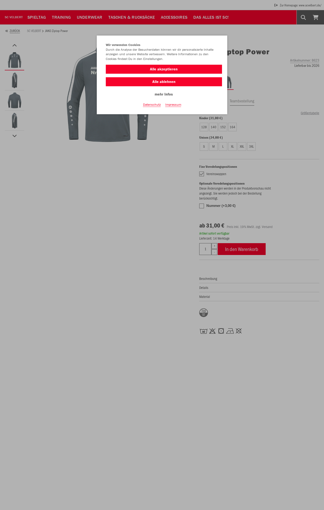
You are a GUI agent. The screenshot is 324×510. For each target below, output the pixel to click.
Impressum (173, 104)
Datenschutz (152, 104)
